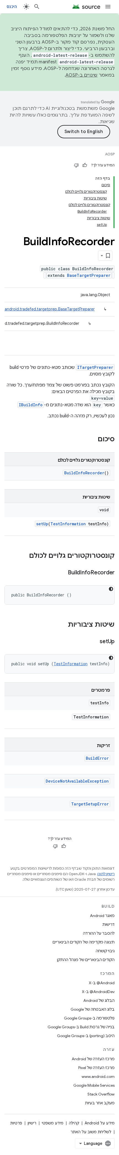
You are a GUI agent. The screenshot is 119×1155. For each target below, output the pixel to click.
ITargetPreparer (95, 367)
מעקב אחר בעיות (100, 1102)
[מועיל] (85, 165)
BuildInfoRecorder (84, 472)
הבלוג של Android (99, 1000)
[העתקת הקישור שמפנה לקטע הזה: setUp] (94, 642)
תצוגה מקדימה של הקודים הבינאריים (84, 942)
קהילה (74, 1123)
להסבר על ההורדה (99, 933)
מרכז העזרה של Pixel (96, 1067)
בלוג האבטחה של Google (93, 1009)
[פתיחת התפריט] (107, 6)
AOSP (110, 154)
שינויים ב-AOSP (82, 75)
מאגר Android (102, 915)
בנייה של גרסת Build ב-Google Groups (81, 1026)
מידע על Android (100, 1123)
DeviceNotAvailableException (77, 781)
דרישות (108, 924)
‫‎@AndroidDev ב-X (98, 991)
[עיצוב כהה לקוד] (111, 589)
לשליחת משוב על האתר (91, 1132)
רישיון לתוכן (106, 874)
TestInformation (68, 523)
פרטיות (16, 1123)
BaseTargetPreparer (88, 275)
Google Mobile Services (94, 1085)
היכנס (12, 6)
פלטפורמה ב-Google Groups (89, 1018)
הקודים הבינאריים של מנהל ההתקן (86, 959)
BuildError (97, 758)
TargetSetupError (90, 804)
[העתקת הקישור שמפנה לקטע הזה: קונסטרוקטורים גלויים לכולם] (23, 556)
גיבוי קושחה (105, 950)
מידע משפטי (52, 1123)
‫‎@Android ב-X (102, 982)
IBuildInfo (31, 404)
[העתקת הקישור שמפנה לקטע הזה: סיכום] (92, 439)
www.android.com (98, 1076)
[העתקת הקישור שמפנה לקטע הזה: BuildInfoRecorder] (62, 573)
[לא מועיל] (76, 165)
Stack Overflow (101, 1094)
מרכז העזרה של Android (93, 1058)
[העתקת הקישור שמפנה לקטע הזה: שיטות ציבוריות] (62, 625)
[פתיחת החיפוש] (36, 6)
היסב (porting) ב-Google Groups (86, 1035)
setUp (42, 523)
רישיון (32, 1123)
